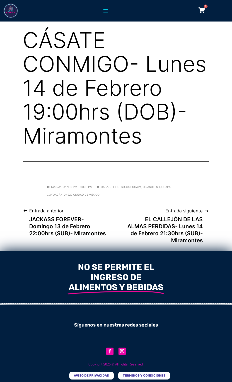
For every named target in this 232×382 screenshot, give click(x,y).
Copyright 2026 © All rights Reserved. (116, 364)
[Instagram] (122, 351)
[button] (105, 10)
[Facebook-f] (110, 351)
